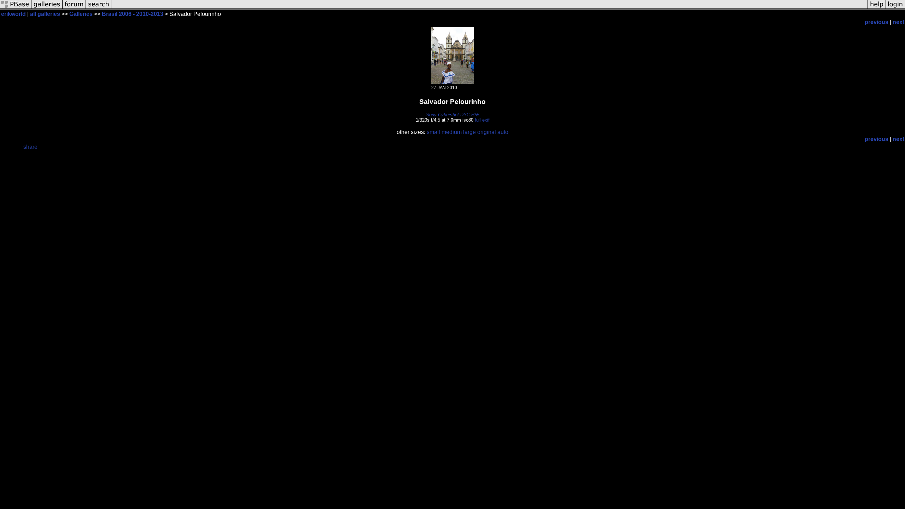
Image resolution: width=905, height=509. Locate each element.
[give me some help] (877, 8)
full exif (482, 120)
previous (876, 22)
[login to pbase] (895, 8)
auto (502, 132)
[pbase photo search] (98, 8)
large (469, 132)
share (30, 147)
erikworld (13, 14)
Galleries (81, 14)
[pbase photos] (15, 8)
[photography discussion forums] (74, 8)
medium (452, 132)
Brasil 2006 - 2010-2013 (132, 14)
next (898, 22)
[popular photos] (489, 8)
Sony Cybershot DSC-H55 (452, 114)
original (486, 132)
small (433, 132)
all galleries (45, 14)
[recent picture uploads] (47, 8)
